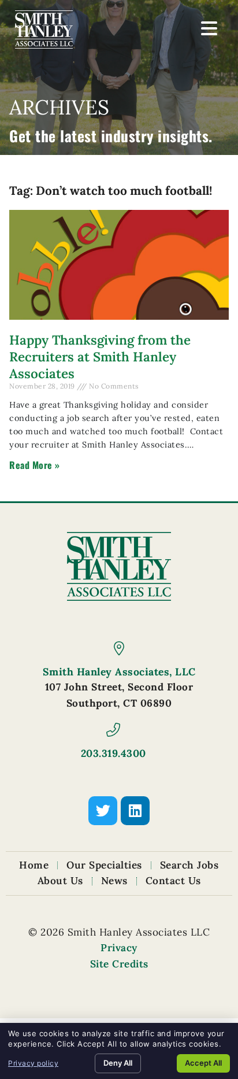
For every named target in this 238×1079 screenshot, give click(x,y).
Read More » (34, 465)
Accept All (203, 1062)
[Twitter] (102, 810)
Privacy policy (33, 1063)
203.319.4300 (113, 753)
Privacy (119, 947)
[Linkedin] (135, 810)
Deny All (117, 1062)
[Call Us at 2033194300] (113, 730)
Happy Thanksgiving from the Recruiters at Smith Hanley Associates (100, 356)
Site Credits (119, 964)
